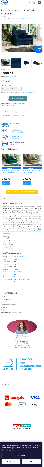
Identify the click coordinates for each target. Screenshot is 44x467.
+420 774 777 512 (22, 343)
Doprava (3, 297)
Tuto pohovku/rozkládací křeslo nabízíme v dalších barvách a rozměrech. (22, 231)
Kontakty (4, 302)
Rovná (16, 277)
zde (13, 450)
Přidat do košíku (19, 98)
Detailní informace (6, 106)
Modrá (16, 259)
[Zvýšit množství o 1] (8, 97)
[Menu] (39, 3)
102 (15, 274)
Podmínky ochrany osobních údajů (11, 313)
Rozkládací (18, 272)
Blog (2, 310)
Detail (6, 183)
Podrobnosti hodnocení (26, 19)
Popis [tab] (4, 198)
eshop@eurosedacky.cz (22, 347)
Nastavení (21, 455)
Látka (16, 269)
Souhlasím (31, 462)
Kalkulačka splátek (10, 76)
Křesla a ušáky (19, 257)
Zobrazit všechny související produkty (22, 192)
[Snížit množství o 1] (8, 99)
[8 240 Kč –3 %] (11, 160)
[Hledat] (29, 3)
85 (15, 282)
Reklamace (4, 307)
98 (15, 264)
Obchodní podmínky (7, 299)
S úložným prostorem (21, 279)
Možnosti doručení (28, 92)
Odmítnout (11, 462)
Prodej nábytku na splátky (9, 305)
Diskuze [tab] (10, 198)
